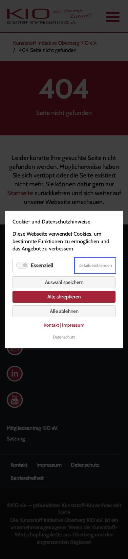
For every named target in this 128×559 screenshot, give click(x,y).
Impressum (73, 325)
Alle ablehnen (64, 311)
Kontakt (51, 325)
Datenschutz (64, 336)
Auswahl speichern (64, 282)
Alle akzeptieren (64, 297)
